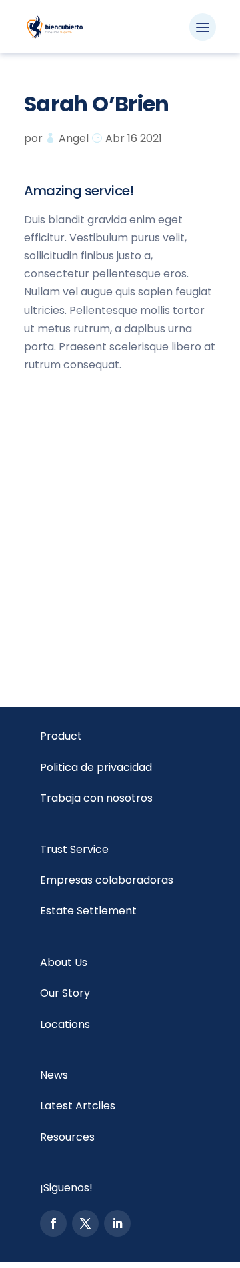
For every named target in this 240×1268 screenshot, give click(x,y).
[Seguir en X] (85, 1223)
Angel (74, 138)
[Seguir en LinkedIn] (117, 1223)
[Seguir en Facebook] (53, 1223)
